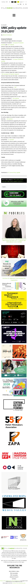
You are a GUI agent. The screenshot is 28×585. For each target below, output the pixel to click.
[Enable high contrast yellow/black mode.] (18, 2)
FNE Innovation (14, 575)
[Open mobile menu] (14, 15)
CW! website (10, 119)
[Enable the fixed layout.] (24, 2)
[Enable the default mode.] (7, 2)
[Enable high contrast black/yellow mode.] (15, 2)
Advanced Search (14, 577)
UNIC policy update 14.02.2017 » (15, 181)
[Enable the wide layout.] (26, 2)
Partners (8, 580)
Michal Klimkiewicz (7, 35)
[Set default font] (23, 4)
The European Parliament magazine (10, 74)
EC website (11, 139)
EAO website (16, 98)
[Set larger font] (26, 4)
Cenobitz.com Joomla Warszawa (18, 583)
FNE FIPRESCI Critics (14, 571)
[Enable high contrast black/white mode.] (12, 2)
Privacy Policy (3, 580)
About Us (18, 580)
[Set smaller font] (21, 4)
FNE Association (14, 573)
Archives (14, 579)
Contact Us (13, 580)
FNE (15, 87)
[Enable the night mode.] (10, 2)
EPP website (11, 44)
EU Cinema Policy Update (14, 172)
